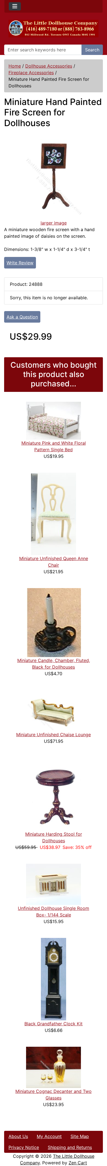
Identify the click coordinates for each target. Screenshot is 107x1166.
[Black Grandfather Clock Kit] (53, 978)
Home (15, 66)
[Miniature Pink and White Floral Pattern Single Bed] (53, 420)
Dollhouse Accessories (48, 66)
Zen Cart (78, 1162)
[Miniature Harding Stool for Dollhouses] (53, 793)
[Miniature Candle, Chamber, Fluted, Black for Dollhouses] (53, 622)
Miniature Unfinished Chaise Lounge (53, 734)
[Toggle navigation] (15, 6)
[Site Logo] (53, 28)
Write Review (20, 262)
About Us (18, 1136)
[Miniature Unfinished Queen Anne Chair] (53, 513)
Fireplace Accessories (31, 72)
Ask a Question (22, 317)
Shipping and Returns (70, 1147)
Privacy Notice (24, 1147)
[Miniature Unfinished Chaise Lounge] (53, 710)
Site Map (80, 1136)
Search (92, 49)
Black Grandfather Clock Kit (53, 1023)
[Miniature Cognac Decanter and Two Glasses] (53, 1067)
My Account (49, 1136)
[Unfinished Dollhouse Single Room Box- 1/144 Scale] (53, 884)
